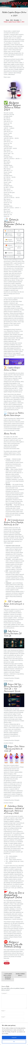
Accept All (14, 1037)
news (6, 963)
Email (3, 1017)
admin (7, 961)
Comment (4, 993)
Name (3, 1010)
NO (14, 1041)
